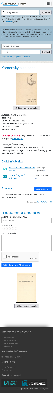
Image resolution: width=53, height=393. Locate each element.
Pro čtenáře (6, 346)
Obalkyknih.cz (45, 388)
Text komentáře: (9, 233)
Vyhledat (46, 12)
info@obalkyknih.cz (13, 356)
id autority (8, 21)
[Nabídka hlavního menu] (48, 3)
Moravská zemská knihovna (10, 383)
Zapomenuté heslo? (22, 56)
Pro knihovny (7, 337)
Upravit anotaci (43, 189)
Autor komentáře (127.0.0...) (14, 216)
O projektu (6, 370)
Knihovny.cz (17, 138)
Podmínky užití (8, 367)
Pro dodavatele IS (9, 343)
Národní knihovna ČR (44, 202)
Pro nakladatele (8, 340)
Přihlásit (46, 52)
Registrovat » (6, 56)
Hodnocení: (6, 225)
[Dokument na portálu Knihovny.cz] (10, 135)
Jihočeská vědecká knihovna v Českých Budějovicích (33, 383)
